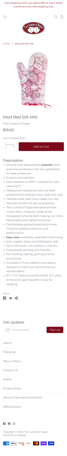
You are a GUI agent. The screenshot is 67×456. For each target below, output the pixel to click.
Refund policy (12, 406)
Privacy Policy (12, 388)
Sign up (55, 329)
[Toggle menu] (5, 16)
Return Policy (12, 361)
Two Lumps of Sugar (16, 123)
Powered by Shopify (14, 435)
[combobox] (9, 146)
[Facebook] (3, 423)
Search (7, 342)
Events (7, 379)
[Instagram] (12, 423)
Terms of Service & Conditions (22, 397)
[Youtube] (8, 423)
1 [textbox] (5, 147)
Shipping (9, 352)
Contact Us (10, 370)
